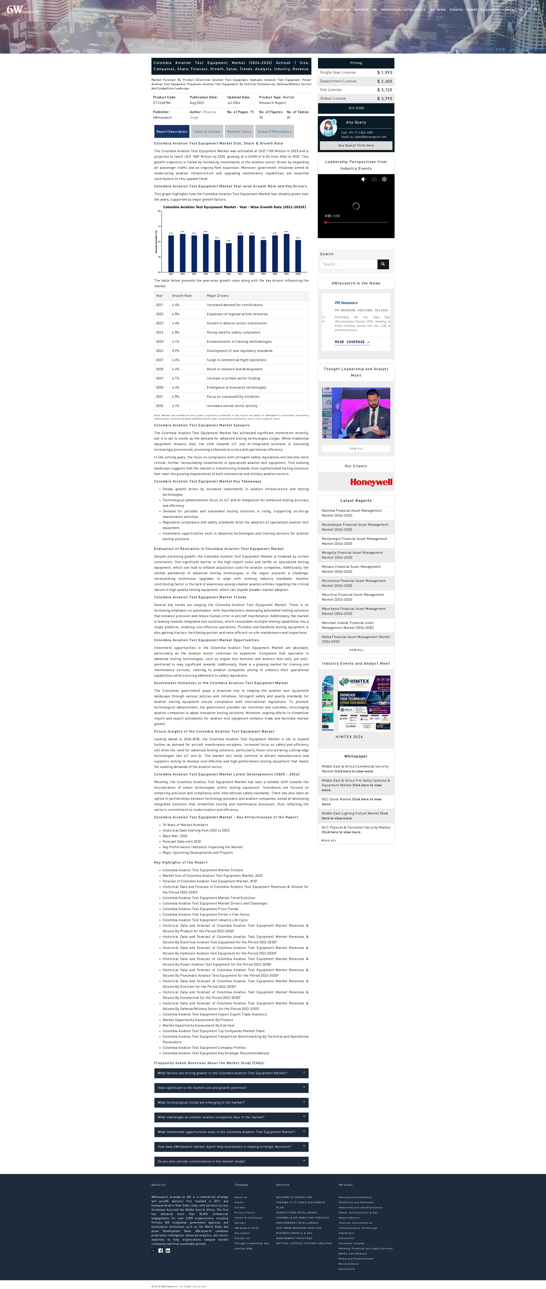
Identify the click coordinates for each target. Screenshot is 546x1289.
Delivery (240, 1223)
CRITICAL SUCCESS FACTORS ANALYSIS (304, 1243)
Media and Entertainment (356, 1259)
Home (325, 9)
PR (375, 9)
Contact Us (513, 9)
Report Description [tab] (172, 132)
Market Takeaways (482, 9)
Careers (240, 1207)
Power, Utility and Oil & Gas (358, 1213)
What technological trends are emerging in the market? (201, 1102)
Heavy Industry (349, 1218)
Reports (361, 9)
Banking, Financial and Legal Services (366, 1248)
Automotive (347, 1238)
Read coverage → (346, 342)
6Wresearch (168, 1286)
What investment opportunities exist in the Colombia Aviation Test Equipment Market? (226, 1132)
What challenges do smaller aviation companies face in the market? (211, 1117)
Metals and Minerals (353, 1254)
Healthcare (346, 1233)
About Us (342, 9)
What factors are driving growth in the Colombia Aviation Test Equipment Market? (222, 1073)
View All (356, 448)
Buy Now (356, 108)
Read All (329, 840)
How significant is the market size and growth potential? (202, 1088)
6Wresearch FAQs (247, 1228)
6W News (438, 9)
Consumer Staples (352, 1243)
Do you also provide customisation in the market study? (201, 1161)
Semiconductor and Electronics (361, 1207)
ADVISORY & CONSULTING (294, 1197)
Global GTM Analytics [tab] (275, 132)
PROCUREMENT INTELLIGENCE (297, 1223)
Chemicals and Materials (356, 1202)
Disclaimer (242, 1233)
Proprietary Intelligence (403, 9)
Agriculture (347, 1269)
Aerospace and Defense (355, 1197)
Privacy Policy (245, 1213)
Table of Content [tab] (207, 132)
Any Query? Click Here (356, 145)
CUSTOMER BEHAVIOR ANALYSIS (299, 1228)
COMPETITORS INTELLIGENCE (297, 1213)
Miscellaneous (349, 1264)
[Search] (383, 264)
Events (456, 9)
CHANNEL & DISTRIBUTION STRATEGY (303, 1218)
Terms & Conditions (249, 1218)
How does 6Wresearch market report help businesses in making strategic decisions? (225, 1147)
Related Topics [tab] (239, 132)
